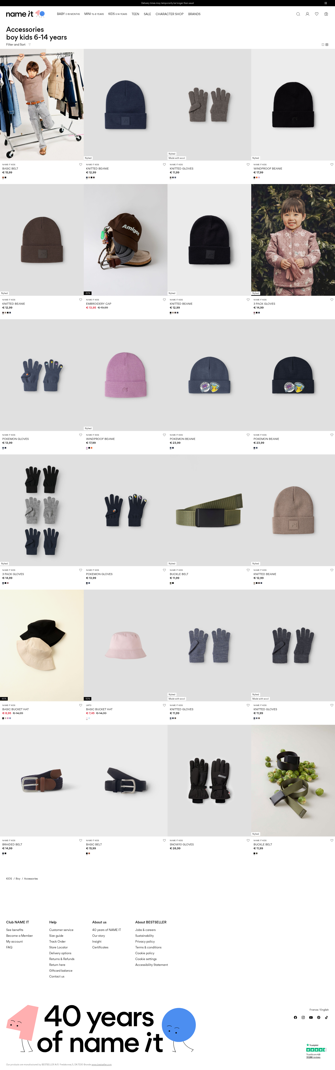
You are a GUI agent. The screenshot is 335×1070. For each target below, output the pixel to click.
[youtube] (311, 1017)
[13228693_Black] (3, 718)
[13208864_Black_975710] (257, 312)
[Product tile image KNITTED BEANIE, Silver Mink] (293, 510)
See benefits (14, 930)
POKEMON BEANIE (182, 438)
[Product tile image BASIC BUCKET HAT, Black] (42, 645)
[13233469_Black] (255, 177)
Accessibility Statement (152, 965)
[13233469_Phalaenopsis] (259, 177)
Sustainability (144, 936)
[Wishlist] (316, 14)
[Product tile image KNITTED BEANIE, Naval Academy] (126, 105)
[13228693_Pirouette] (8, 718)
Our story (98, 936)
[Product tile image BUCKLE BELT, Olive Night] (209, 510)
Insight (96, 941)
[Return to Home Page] (25, 14)
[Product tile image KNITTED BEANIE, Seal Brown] (42, 240)
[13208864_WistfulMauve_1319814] (255, 312)
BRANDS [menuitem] (194, 14)
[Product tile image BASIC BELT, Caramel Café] (42, 105)
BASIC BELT (10, 168)
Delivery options (60, 953)
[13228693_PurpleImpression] (10, 718)
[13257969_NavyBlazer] (173, 448)
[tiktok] (326, 1017)
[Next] (80, 104)
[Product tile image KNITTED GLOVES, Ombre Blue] (293, 645)
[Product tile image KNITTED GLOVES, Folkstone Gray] (209, 645)
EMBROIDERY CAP (98, 303)
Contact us (56, 976)
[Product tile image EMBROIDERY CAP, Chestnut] (126, 240)
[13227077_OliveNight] (171, 583)
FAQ (9, 947)
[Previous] (3, 104)
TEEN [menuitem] (135, 14)
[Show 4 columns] (327, 45)
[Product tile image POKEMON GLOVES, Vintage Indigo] (42, 375)
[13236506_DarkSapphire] (3, 853)
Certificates (100, 947)
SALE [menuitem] (147, 14)
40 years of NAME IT (106, 930)
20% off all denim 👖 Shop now (167, 3)
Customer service (61, 930)
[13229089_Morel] (171, 177)
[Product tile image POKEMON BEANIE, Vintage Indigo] (209, 375)
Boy (18, 878)
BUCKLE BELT (179, 574)
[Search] (298, 14)
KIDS (9, 878)
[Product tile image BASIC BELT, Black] (126, 780)
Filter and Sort (15, 44)
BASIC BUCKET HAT (15, 709)
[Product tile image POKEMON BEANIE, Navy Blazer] (293, 375)
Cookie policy (144, 953)
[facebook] (295, 1017)
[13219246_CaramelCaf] (3, 177)
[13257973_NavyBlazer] (6, 448)
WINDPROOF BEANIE (268, 168)
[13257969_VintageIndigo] (171, 448)
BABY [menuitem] (68, 14)
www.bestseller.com (102, 1064)
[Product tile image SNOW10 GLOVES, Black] (209, 780)
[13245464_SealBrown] (94, 177)
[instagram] (303, 1017)
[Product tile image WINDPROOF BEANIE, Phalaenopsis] (126, 375)
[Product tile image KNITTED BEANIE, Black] (209, 240)
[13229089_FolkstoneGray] (175, 177)
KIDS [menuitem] (117, 14)
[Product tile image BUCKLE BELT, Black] (293, 780)
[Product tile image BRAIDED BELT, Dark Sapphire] (42, 780)
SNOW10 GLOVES (182, 844)
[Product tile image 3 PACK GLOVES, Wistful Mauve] (293, 240)
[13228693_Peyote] (6, 718)
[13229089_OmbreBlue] (173, 177)
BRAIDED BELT (12, 844)
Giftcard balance (61, 970)
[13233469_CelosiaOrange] (257, 177)
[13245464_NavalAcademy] (87, 177)
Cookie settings (146, 959)
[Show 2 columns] (323, 45)
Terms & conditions (148, 947)
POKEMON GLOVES (15, 438)
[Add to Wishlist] (80, 164)
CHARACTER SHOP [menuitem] (170, 14)
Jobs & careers (145, 930)
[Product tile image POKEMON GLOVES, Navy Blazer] (126, 510)
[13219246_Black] (6, 177)
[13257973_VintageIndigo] (3, 448)
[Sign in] (307, 14)
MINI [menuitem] (94, 14)
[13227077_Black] (173, 583)
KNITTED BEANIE (97, 168)
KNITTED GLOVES (181, 168)
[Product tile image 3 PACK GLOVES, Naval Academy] (42, 510)
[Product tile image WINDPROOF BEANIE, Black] (293, 105)
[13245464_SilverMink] (89, 177)
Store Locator (58, 947)
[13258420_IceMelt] (89, 718)
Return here (57, 965)
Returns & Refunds (61, 959)
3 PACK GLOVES (264, 303)
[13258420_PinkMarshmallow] (87, 718)
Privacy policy (145, 941)
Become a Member (19, 936)
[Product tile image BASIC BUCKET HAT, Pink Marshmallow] (126, 645)
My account (14, 941)
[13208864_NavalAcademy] (259, 312)
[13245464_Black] (92, 177)
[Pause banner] (326, 3)
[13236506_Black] (6, 853)
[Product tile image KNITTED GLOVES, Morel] (209, 105)
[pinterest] (318, 1017)
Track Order (57, 941)
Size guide (56, 936)
